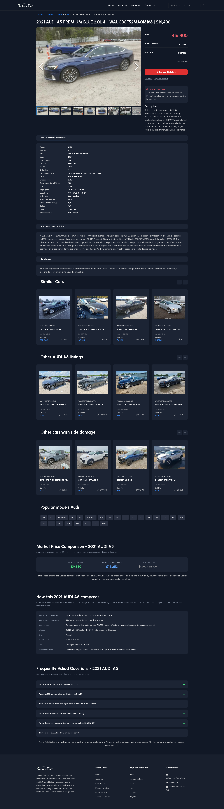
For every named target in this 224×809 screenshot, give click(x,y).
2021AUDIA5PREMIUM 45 (128, 405)
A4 (51, 517)
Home (111, 5)
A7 (173, 517)
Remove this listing (166, 72)
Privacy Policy (101, 792)
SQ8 (104, 524)
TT (125, 517)
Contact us (150, 5)
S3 (109, 517)
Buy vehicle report (161, 79)
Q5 (157, 517)
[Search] (204, 5)
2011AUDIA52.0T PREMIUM (167, 329)
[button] (88, 66)
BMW (132, 775)
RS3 (181, 517)
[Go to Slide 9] (137, 110)
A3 (44, 517)
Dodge (133, 792)
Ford (131, 788)
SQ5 (68, 524)
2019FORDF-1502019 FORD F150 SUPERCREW (60, 480)
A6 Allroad (90, 517)
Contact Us (100, 783)
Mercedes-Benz (137, 779)
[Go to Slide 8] (125, 110)
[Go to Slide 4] (78, 110)
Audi (132, 783)
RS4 (101, 517)
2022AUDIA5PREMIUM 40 (90, 405)
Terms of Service (102, 797)
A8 (80, 517)
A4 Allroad (62, 517)
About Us (99, 779)
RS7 (59, 524)
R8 (141, 517)
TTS (77, 524)
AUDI (60, 14)
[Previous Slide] (41, 66)
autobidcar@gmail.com (176, 778)
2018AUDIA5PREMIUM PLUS (91, 329)
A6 (72, 517)
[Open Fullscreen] (137, 102)
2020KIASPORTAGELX (165, 480)
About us (122, 5)
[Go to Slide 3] (66, 110)
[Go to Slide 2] (54, 110)
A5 (67, 14)
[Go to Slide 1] (42, 110)
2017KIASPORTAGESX (88, 480)
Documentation (102, 788)
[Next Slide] (136, 66)
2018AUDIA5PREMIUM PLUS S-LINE (171, 405)
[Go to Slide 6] (102, 110)
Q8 (95, 524)
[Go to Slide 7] (113, 110)
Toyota (133, 797)
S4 (117, 517)
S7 (51, 524)
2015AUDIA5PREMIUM (127, 329)
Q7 (133, 517)
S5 (44, 524)
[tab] (53, 138)
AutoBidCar (173, 782)
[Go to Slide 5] (90, 110)
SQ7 (86, 524)
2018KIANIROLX (124, 480)
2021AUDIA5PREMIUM (50, 329)
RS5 (165, 517)
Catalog (135, 5)
